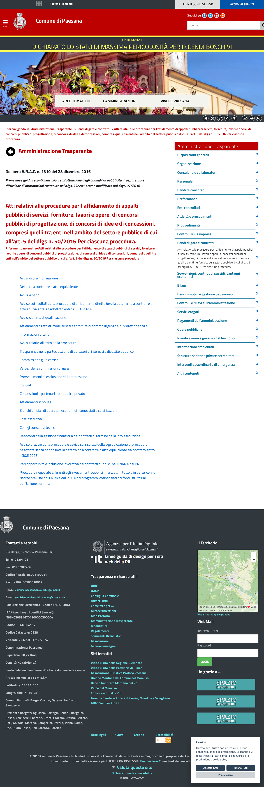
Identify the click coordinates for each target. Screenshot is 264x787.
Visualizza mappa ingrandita (213, 614)
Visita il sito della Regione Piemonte (116, 662)
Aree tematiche (76, 101)
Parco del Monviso (104, 688)
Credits (139, 734)
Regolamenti (100, 631)
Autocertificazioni (103, 610)
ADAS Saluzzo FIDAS (105, 703)
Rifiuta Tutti (240, 767)
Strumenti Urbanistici (106, 636)
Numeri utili (99, 600)
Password (204, 645)
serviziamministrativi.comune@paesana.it (40, 597)
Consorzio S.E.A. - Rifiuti (108, 693)
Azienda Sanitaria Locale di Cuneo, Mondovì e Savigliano (130, 698)
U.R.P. (95, 590)
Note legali (98, 734)
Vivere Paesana (175, 101)
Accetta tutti (210, 767)
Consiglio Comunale (105, 595)
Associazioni (100, 641)
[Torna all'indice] (11, 150)
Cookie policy (219, 759)
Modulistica (99, 625)
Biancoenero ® (150, 761)
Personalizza (225, 775)
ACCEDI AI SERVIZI (242, 4)
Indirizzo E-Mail (208, 630)
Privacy (117, 734)
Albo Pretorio (100, 615)
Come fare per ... (102, 605)
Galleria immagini (103, 646)
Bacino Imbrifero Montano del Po (114, 683)
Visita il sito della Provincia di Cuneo (116, 667)
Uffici (94, 585)
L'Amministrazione (129, 118)
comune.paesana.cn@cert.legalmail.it (37, 590)
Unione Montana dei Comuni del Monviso (120, 678)
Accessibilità (164, 734)
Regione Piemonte (61, 3)
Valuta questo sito (134, 767)
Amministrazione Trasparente (112, 620)
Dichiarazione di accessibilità (132, 773)
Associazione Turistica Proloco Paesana (119, 673)
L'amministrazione (120, 101)
